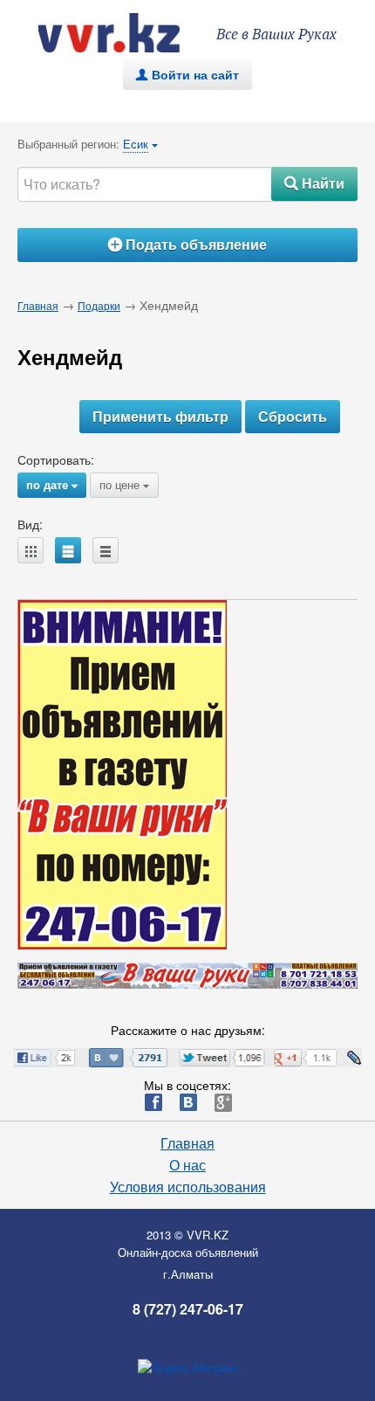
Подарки (99, 305)
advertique (125, 32)
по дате (52, 484)
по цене (124, 484)
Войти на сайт (187, 74)
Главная (37, 305)
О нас (187, 1165)
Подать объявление (187, 244)
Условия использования (188, 1187)
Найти (314, 183)
